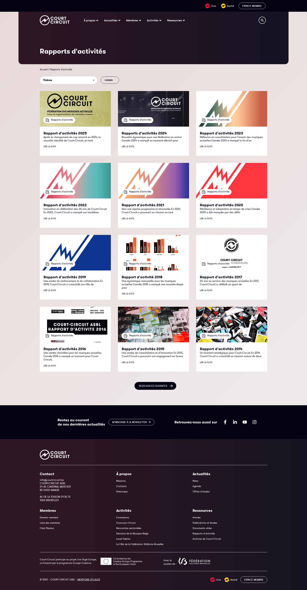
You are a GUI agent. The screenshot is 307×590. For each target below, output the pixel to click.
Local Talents (123, 538)
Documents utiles (202, 528)
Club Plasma (47, 528)
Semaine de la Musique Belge (132, 533)
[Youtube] (244, 422)
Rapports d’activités (204, 533)
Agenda (197, 486)
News (195, 480)
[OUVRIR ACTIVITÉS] (160, 20)
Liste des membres (50, 522)
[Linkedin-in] (234, 422)
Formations (122, 517)
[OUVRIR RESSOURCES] (184, 20)
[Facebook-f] (225, 422)
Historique (122, 491)
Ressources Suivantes (153, 385)
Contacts (121, 486)
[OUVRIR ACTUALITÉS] (119, 20)
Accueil (44, 69)
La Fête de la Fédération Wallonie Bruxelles (139, 544)
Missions (121, 480)
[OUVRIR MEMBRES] (140, 20)
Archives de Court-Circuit (207, 538)
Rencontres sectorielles (128, 528)
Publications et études (205, 522)
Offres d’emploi (201, 491)
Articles (197, 517)
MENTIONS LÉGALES (88, 579)
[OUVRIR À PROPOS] (97, 20)
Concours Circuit (126, 522)
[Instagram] (254, 422)
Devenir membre (49, 517)
